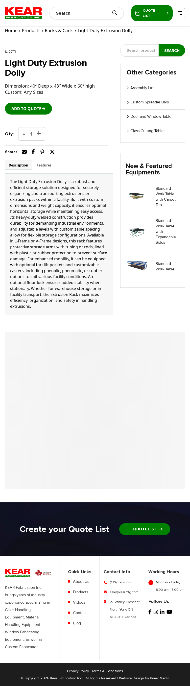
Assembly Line (143, 87)
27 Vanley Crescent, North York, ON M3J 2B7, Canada (125, 609)
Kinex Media (159, 678)
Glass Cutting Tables (147, 130)
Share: (11, 151)
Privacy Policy (78, 671)
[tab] (18, 165)
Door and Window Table (150, 116)
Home (11, 30)
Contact (80, 612)
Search (172, 50)
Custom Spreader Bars (149, 102)
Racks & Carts (59, 30)
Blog (77, 623)
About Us (81, 581)
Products (31, 30)
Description (18, 165)
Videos (79, 602)
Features (44, 165)
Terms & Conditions (107, 671)
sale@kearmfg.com (124, 592)
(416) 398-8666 (121, 582)
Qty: (9, 134)
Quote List (149, 13)
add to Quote (26, 108)
